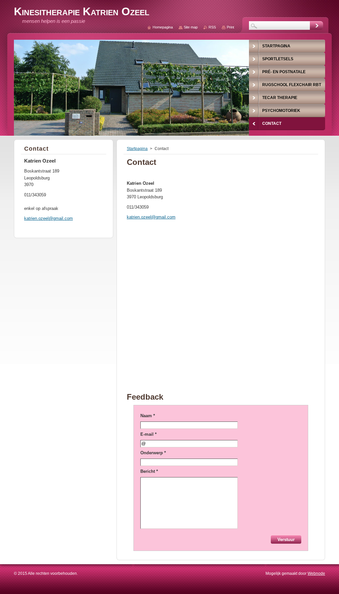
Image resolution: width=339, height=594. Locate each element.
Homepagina (163, 27)
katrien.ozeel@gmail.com (151, 217)
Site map (191, 27)
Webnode (316, 573)
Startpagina (137, 149)
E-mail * (148, 434)
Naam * (147, 415)
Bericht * (149, 471)
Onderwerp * (153, 452)
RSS (212, 27)
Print (230, 27)
